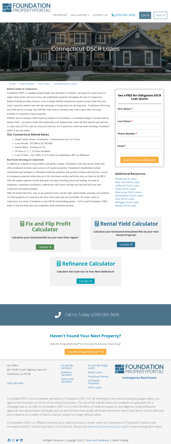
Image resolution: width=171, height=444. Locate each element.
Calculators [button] (79, 15)
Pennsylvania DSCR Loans (129, 195)
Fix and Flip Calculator (67, 366)
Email (122, 145)
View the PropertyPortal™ (84, 352)
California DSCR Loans (127, 185)
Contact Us (100, 15)
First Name (125, 108)
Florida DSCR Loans (126, 178)
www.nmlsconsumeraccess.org (106, 426)
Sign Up (160, 15)
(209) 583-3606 (125, 15)
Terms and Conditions (97, 440)
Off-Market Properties (94, 382)
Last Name (125, 121)
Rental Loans (95, 372)
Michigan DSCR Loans (127, 202)
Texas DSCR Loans (125, 188)
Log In (145, 15)
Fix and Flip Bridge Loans (98, 366)
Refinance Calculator (66, 373)
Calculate (44, 247)
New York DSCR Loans (127, 182)
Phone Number (127, 133)
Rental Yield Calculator (67, 380)
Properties (60, 15)
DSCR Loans (95, 387)
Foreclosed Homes (98, 376)
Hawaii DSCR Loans (125, 205)
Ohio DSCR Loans (124, 198)
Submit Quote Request (139, 160)
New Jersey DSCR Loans (128, 192)
